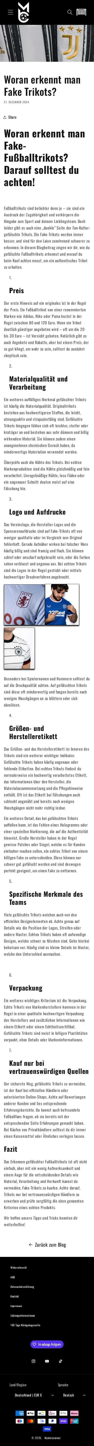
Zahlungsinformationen (22, 1315)
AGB (12, 1277)
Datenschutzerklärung (22, 1287)
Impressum (16, 1306)
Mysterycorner (53, 1438)
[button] (10, 12)
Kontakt (14, 1296)
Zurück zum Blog (50, 1244)
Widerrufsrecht (18, 1267)
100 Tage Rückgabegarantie (25, 1325)
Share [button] (12, 117)
